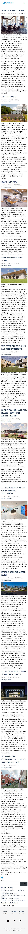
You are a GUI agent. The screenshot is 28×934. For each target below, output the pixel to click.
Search (2, 880)
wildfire (23, 13)
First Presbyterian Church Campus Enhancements (13, 347)
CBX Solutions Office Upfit (13, 10)
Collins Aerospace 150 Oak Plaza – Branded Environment (13, 490)
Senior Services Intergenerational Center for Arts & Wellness (13, 759)
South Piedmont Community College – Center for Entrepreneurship (14, 413)
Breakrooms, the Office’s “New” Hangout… (13, 900)
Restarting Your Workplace (9, 893)
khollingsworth (6, 102)
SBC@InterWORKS (9, 181)
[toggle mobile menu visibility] (24, 3)
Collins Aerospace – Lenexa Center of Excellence (13, 673)
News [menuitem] (12, 913)
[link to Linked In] (14, 921)
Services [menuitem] (21, 911)
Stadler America (8, 96)
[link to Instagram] (20, 921)
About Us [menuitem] (13, 911)
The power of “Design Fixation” (10, 898)
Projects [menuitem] (5, 913)
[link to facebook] (8, 921)
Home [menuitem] (5, 911)
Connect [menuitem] (21, 913)
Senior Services (14, 791)
